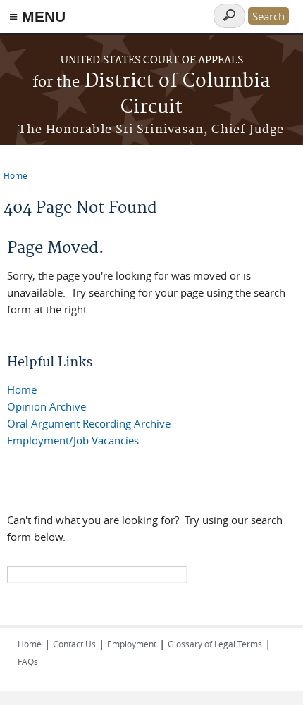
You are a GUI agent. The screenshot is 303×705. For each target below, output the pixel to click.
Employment (131, 643)
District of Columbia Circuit (151, 94)
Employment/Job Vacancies (73, 440)
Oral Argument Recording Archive (89, 423)
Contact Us (74, 643)
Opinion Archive (46, 406)
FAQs (28, 661)
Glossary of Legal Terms (215, 643)
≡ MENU (37, 16)
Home (15, 175)
